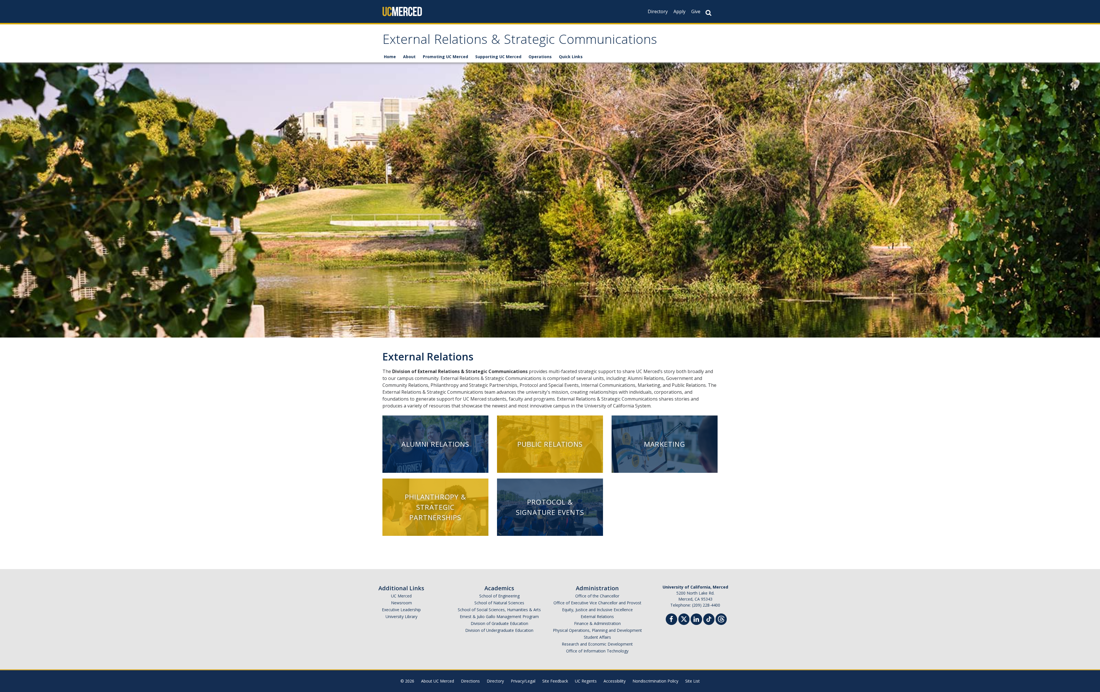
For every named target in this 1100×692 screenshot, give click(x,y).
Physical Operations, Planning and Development (597, 630)
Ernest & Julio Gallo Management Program (499, 616)
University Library (401, 616)
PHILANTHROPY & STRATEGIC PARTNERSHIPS (435, 507)
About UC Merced (437, 681)
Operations (540, 56)
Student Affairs (597, 637)
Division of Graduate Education (499, 623)
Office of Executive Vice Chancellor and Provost (597, 602)
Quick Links (571, 56)
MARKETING (664, 444)
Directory (658, 11)
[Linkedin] (696, 620)
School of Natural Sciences (499, 602)
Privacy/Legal (523, 681)
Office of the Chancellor (597, 596)
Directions (470, 681)
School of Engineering (499, 596)
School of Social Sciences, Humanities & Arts (499, 609)
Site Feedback (555, 681)
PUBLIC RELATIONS (550, 444)
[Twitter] (684, 618)
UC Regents (586, 681)
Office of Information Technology (597, 651)
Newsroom (401, 602)
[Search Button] (708, 12)
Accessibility (615, 681)
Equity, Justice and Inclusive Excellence (597, 609)
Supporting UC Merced (498, 56)
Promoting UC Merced (445, 56)
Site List (692, 681)
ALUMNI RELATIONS (435, 444)
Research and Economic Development (597, 644)
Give (695, 11)
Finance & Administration (597, 623)
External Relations (597, 616)
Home (390, 56)
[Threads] (721, 618)
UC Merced (401, 596)
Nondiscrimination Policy (655, 681)
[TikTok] (709, 618)
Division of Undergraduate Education (499, 630)
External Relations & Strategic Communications (519, 41)
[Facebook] (671, 620)
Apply (679, 11)
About (409, 56)
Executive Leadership (401, 609)
